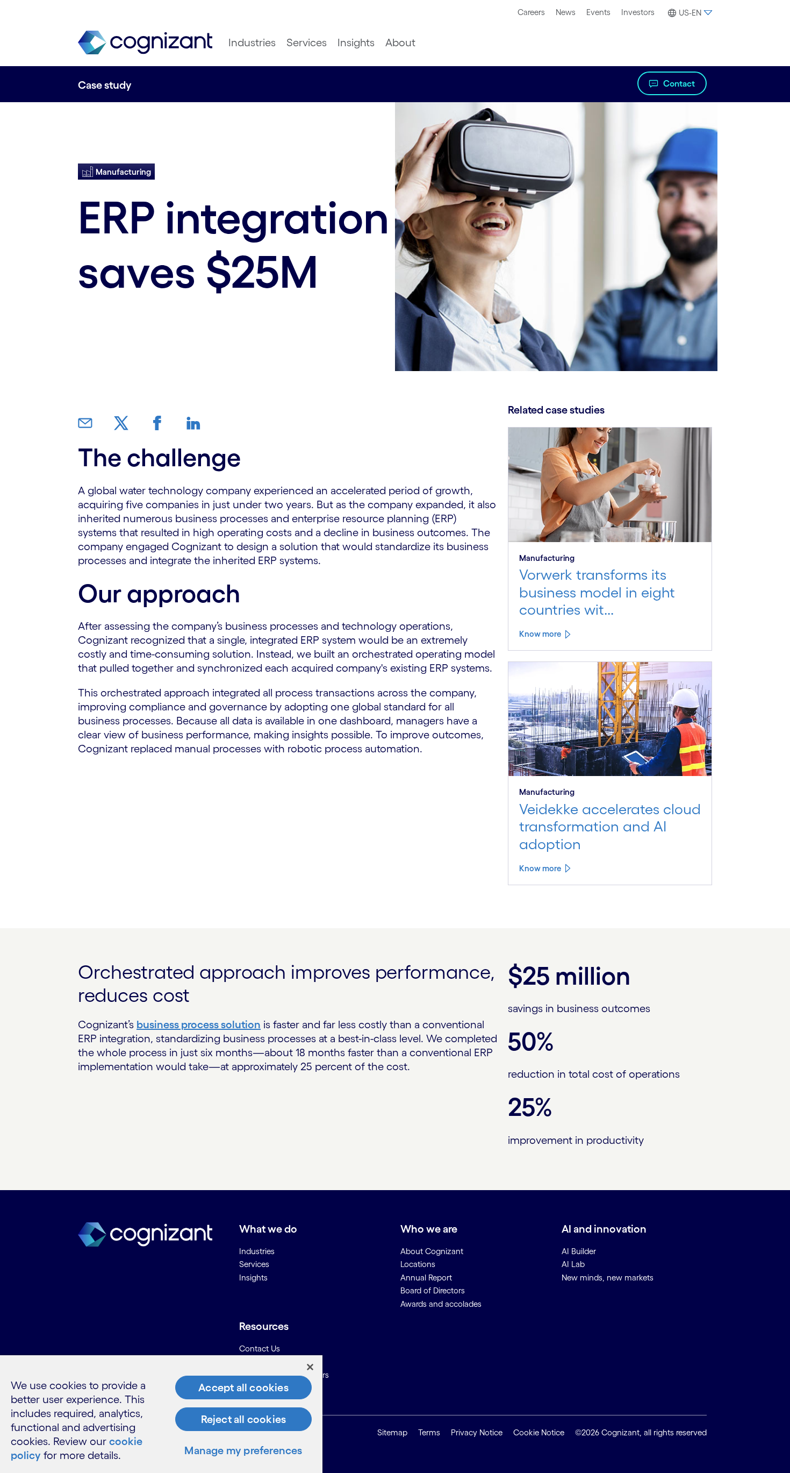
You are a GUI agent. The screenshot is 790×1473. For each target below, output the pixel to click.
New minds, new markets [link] (607, 1277)
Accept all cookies (243, 1387)
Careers (531, 12)
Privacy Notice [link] (476, 1432)
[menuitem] (531, 12)
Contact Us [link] (259, 1348)
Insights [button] (356, 42)
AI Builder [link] (579, 1251)
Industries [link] (257, 1251)
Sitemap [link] (392, 1432)
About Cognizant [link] (431, 1251)
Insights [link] (253, 1277)
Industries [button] (252, 42)
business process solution (199, 1024)
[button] (688, 13)
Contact (679, 83)
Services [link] (254, 1264)
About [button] (400, 42)
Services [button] (306, 42)
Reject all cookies (243, 1419)
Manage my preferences (243, 1450)
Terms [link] (429, 1432)
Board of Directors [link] (432, 1290)
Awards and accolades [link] (441, 1303)
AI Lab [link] (573, 1264)
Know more (540, 633)
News (566, 12)
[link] (145, 43)
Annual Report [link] (426, 1277)
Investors (638, 12)
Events (598, 12)
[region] (161, 1414)
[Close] (310, 1367)
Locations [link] (417, 1264)
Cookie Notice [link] (538, 1432)
